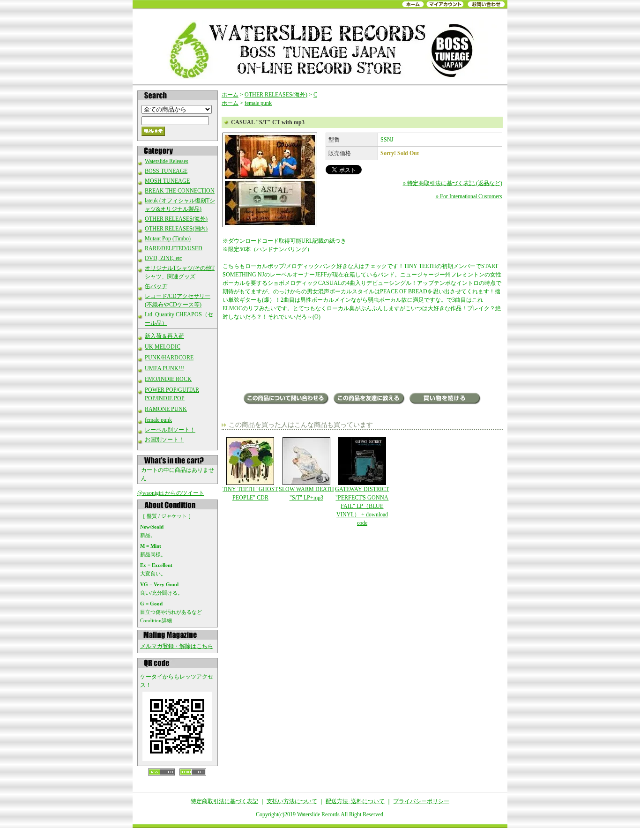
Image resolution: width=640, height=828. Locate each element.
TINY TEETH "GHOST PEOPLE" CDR (250, 493)
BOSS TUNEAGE (166, 171)
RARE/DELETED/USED (173, 248)
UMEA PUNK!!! (164, 368)
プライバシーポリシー (421, 801)
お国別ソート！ (164, 439)
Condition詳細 (156, 620)
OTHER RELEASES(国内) (176, 228)
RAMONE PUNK (166, 409)
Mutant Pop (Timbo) (168, 238)
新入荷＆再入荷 (164, 336)
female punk (158, 420)
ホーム (230, 94)
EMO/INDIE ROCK (168, 379)
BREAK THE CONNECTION (180, 190)
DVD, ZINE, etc (163, 258)
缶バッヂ (156, 286)
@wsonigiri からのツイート (170, 493)
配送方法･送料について (355, 801)
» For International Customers (469, 196)
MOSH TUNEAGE (167, 181)
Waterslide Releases (166, 161)
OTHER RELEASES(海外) (176, 219)
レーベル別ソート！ (170, 429)
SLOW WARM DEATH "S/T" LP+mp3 (306, 493)
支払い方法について (292, 801)
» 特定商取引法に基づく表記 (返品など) (452, 183)
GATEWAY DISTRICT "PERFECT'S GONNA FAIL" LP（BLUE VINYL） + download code (362, 506)
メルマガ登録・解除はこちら (176, 646)
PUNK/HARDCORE (169, 357)
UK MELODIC (162, 346)
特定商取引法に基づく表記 (224, 801)
